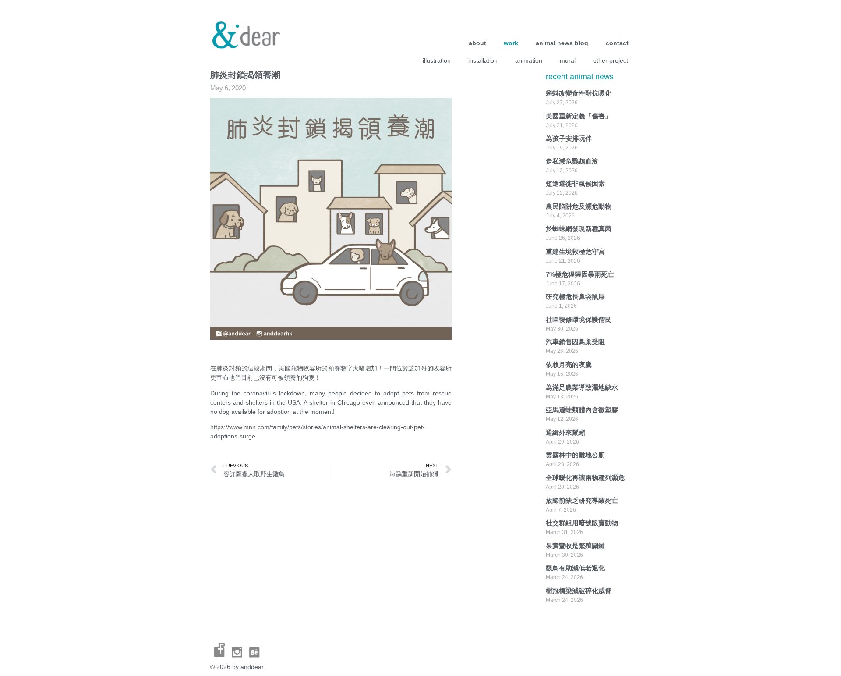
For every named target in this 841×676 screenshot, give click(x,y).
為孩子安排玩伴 (569, 138)
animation (528, 60)
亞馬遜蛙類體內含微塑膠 (582, 409)
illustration (437, 60)
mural (568, 60)
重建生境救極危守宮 (575, 251)
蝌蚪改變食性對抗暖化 (578, 93)
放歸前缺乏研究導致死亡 (582, 500)
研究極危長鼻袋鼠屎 (575, 296)
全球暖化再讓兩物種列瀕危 (585, 477)
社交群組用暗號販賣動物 (582, 523)
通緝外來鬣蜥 (565, 432)
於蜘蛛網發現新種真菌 (578, 228)
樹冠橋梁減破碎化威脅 (578, 590)
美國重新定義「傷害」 (578, 116)
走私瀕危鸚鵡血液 (572, 161)
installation (483, 60)
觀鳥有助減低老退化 (575, 568)
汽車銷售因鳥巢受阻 (575, 341)
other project (610, 60)
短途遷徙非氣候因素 (575, 183)
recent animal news (580, 76)
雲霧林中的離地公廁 (575, 455)
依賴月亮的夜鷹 (569, 364)
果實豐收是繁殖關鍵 (575, 545)
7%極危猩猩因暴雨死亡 (580, 274)
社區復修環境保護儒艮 (578, 319)
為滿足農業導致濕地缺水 (582, 387)
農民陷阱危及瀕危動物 (578, 206)
